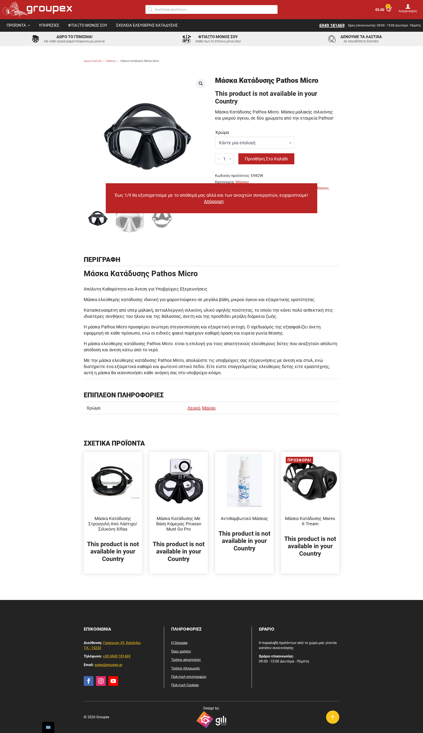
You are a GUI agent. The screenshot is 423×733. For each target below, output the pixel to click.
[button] (200, 83)
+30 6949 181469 (116, 656)
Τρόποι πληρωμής (185, 668)
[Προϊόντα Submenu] (30, 25)
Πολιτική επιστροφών (188, 677)
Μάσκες (111, 61)
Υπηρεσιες (49, 25)
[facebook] (88, 681)
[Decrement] (218, 159)
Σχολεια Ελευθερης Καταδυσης (147, 25)
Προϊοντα (16, 25)
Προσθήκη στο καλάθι (266, 158)
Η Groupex (179, 643)
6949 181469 (332, 25)
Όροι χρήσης (181, 651)
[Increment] (230, 159)
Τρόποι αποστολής (186, 660)
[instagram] (101, 681)
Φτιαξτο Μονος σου (87, 25)
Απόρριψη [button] (214, 201)
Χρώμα (222, 132)
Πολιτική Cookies (185, 685)
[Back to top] (332, 717)
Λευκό (193, 408)
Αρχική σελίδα (93, 61)
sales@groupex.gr (108, 665)
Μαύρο (208, 408)
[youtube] (113, 681)
